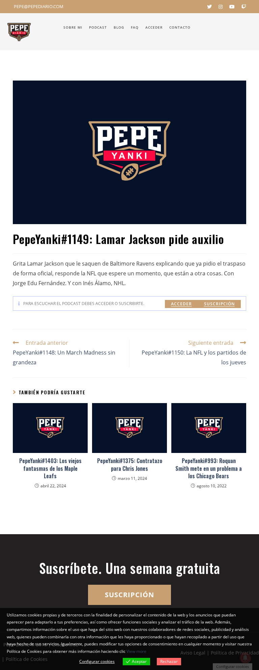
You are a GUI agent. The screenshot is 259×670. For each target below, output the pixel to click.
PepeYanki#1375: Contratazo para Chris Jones (129, 464)
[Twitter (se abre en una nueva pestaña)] (209, 6)
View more (136, 651)
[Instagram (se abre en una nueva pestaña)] (220, 6)
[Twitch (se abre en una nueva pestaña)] (242, 6)
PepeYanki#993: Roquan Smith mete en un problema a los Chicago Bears (208, 468)
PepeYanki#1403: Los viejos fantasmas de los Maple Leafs (50, 468)
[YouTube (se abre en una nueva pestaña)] (232, 6)
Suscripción (219, 304)
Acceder (181, 304)
